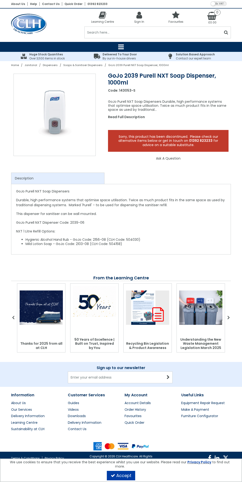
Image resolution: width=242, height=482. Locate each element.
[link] (209, 458)
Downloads (77, 416)
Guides (73, 403)
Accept (123, 475)
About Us (18, 4)
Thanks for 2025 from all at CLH (41, 345)
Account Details (138, 403)
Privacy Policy (54, 458)
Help (33, 4)
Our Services (21, 410)
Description (24, 178)
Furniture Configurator (199, 416)
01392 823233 (97, 4)
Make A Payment (195, 410)
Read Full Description (126, 117)
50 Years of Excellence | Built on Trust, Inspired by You (94, 343)
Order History (135, 410)
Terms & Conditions (25, 458)
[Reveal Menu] (121, 47)
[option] (54, 115)
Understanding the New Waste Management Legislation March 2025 (200, 343)
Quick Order (73, 4)
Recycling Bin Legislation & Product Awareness (147, 345)
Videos (73, 410)
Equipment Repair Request (203, 403)
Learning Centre (24, 423)
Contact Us (51, 4)
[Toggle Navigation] (121, 46)
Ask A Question (168, 158)
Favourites (133, 416)
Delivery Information (28, 416)
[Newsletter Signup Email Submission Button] (168, 377)
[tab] (57, 178)
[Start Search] (226, 32)
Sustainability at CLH (27, 429)
